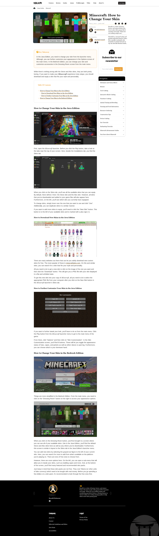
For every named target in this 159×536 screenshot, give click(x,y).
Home (34, 8)
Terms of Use (83, 517)
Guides (65, 3)
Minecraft (48, 8)
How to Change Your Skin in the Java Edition (55, 91)
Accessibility (52, 530)
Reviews (58, 3)
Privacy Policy (84, 519)
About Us (101, 3)
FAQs (94, 3)
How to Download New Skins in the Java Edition (57, 93)
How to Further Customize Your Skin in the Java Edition (59, 96)
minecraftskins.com (73, 263)
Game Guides (40, 8)
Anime (72, 3)
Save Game (122, 3)
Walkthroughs (80, 3)
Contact (51, 521)
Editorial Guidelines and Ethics (58, 524)
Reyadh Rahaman (100, 29)
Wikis (88, 3)
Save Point (52, 527)
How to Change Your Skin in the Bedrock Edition (56, 98)
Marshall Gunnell (100, 39)
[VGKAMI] (38, 3)
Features (51, 3)
